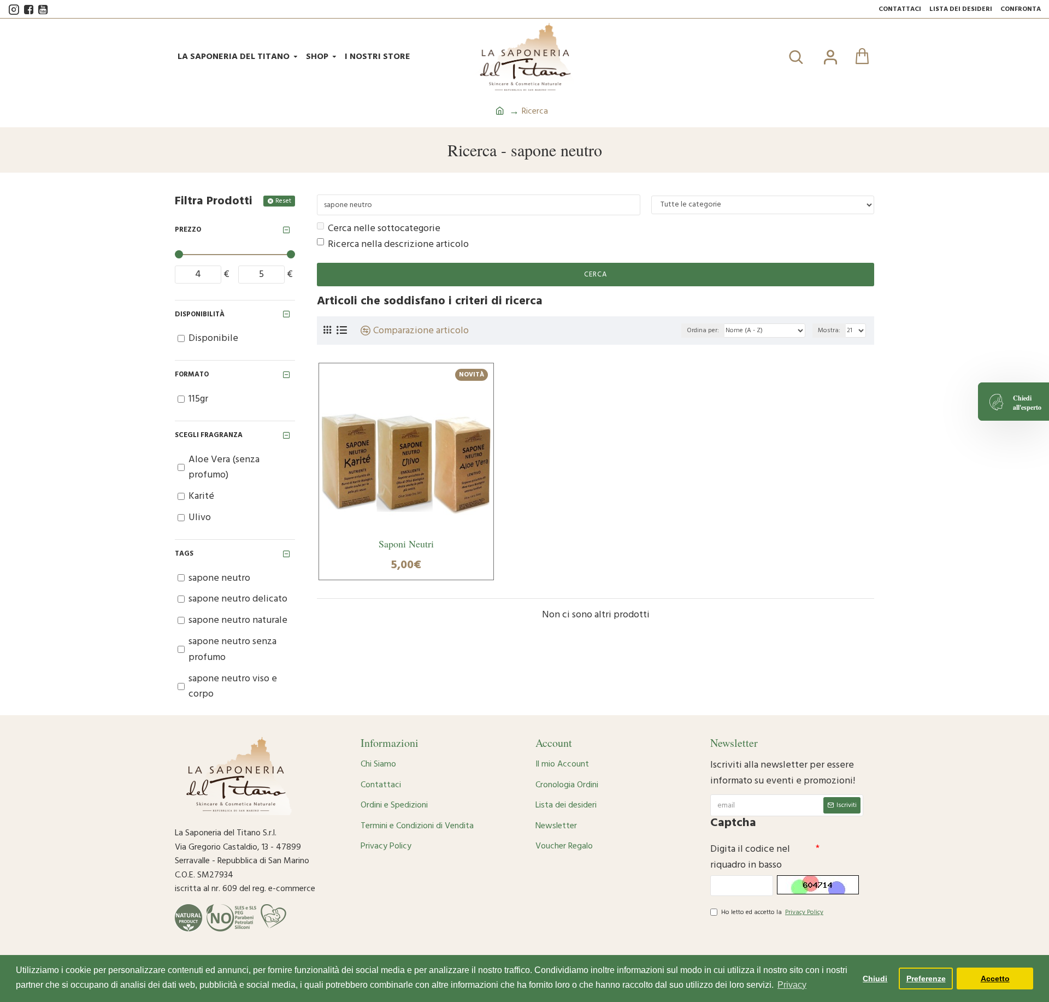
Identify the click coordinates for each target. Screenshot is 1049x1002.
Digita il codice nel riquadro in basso (750, 856)
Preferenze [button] (926, 978)
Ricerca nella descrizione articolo (398, 244)
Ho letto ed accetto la (772, 912)
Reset (283, 200)
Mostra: (829, 330)
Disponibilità (200, 314)
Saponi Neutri (406, 544)
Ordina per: (703, 330)
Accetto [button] (995, 978)
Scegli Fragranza (209, 435)
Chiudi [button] (875, 978)
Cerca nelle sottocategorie (384, 228)
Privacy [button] (791, 984)
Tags (184, 553)
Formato (192, 374)
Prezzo (188, 229)
